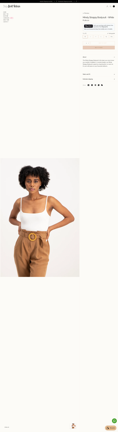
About (84, 57)
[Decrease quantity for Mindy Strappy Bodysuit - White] (84, 43)
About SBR (6, 19)
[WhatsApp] (98, 85)
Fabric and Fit (86, 74)
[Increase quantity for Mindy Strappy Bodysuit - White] (88, 43)
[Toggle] (70, 426)
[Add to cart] (103, 43)
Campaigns (6, 18)
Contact (5, 21)
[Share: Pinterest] (95, 85)
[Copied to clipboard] (101, 85)
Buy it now (98, 47)
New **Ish (5, 14)
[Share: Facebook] (88, 85)
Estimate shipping (88, 79)
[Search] (110, 6)
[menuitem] (8, 12)
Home (4, 12)
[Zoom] (39, 217)
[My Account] (107, 6)
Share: (84, 85)
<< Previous (86, 13)
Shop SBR (5, 16)
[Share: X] (92, 85)
